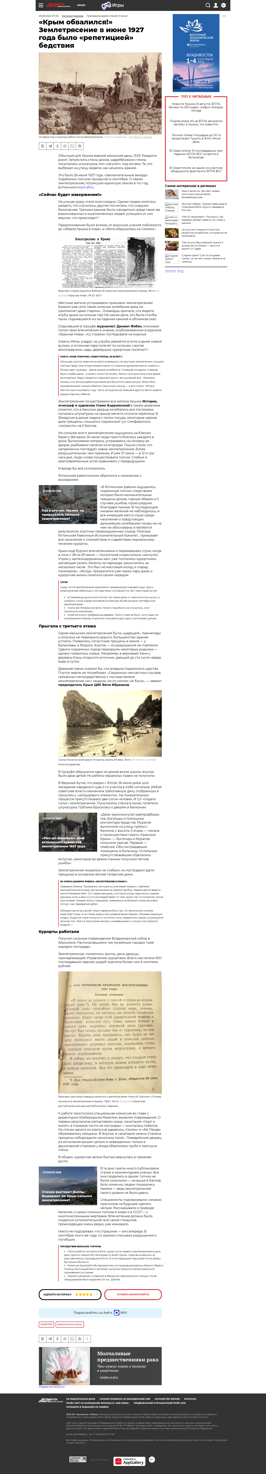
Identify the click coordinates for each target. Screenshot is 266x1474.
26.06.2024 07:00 (49, 15)
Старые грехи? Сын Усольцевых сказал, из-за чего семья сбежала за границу (203, 258)
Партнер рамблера (100, 1459)
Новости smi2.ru (52, 1387)
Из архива (126, 1101)
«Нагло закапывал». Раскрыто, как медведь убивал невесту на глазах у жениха (203, 219)
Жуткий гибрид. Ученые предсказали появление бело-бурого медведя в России (204, 207)
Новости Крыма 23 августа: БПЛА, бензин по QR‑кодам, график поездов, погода (196, 107)
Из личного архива (143, 759)
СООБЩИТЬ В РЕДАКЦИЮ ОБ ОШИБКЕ (87, 1407)
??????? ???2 (174, 272)
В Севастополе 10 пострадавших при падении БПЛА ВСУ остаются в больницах (196, 154)
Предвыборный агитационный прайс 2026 (160, 1403)
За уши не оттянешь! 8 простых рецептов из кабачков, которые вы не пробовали (204, 232)
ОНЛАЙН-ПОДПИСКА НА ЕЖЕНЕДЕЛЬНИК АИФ (125, 1399)
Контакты (190, 1399)
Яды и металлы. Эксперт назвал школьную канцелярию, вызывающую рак (201, 194)
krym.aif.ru (86, 187)
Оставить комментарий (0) (133, 1294)
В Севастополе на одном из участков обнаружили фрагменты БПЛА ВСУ (196, 169)
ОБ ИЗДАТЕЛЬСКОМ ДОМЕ (80, 1399)
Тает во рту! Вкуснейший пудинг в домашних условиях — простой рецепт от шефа (202, 245)
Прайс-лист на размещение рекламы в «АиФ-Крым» (97, 1403)
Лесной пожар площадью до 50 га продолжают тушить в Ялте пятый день (196, 139)
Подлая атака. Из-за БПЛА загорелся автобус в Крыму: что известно (196, 123)
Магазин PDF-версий (167, 1399)
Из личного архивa (140, 137)
